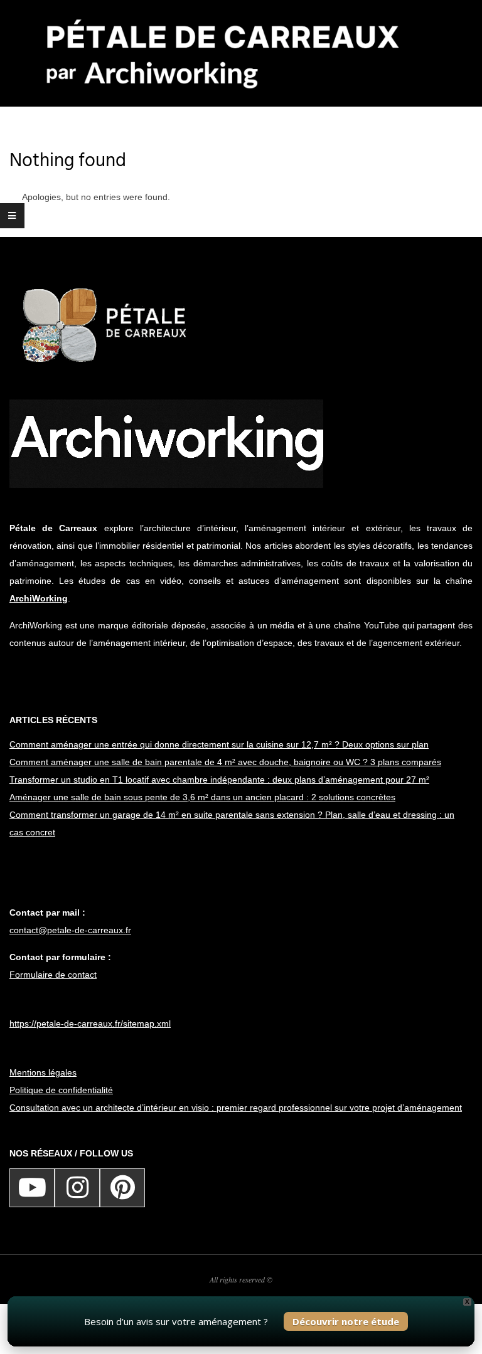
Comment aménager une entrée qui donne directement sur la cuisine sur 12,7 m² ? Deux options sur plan (219, 744)
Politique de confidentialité (61, 1090)
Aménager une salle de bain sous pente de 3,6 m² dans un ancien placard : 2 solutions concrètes (202, 797)
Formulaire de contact (53, 975)
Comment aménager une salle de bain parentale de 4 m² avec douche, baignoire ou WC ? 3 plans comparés (225, 762)
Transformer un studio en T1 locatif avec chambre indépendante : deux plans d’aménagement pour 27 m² (219, 780)
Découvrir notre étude (345, 1321)
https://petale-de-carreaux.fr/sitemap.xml (90, 1023)
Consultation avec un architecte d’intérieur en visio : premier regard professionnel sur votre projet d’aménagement (235, 1108)
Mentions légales (43, 1072)
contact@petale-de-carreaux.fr (70, 930)
